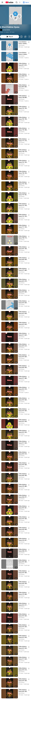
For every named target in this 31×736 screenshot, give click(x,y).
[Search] (17, 2)
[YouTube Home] (9, 2)
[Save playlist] (21, 36)
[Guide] (2, 2)
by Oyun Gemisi (6, 30)
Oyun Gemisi (21, 45)
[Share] (25, 36)
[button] (15, 15)
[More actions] (29, 36)
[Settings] (20, 2)
